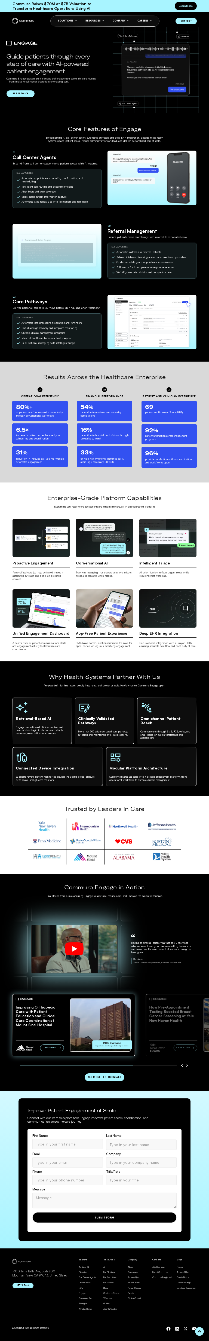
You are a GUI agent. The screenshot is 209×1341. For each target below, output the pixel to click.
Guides (106, 1303)
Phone (37, 1172)
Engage (82, 1293)
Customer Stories (111, 1293)
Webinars (107, 1298)
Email (36, 1154)
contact (186, 21)
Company (113, 1154)
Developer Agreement (186, 1288)
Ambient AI (84, 1267)
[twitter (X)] (185, 1328)
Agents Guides (110, 1309)
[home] (23, 21)
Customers (133, 1272)
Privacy (180, 1267)
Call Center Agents (87, 1277)
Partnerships (133, 1277)
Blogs (105, 1288)
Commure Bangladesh (162, 1277)
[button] (182, 1065)
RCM (81, 1288)
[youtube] (194, 1328)
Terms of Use (183, 1272)
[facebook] (168, 1328)
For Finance (108, 1282)
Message (38, 1189)
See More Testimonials (104, 1077)
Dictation (83, 1272)
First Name (40, 1136)
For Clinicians (109, 1272)
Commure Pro (85, 1298)
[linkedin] (177, 1328)
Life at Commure (160, 1272)
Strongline (83, 1303)
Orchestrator (84, 1282)
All (104, 1267)
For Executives (109, 1277)
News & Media (134, 1288)
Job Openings (158, 1267)
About (130, 1267)
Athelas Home (85, 1309)
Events (131, 1293)
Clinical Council (134, 1298)
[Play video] (74, 949)
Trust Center (134, 1282)
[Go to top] (199, 1331)
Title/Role (113, 1172)
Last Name (113, 1136)
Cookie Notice (183, 1277)
